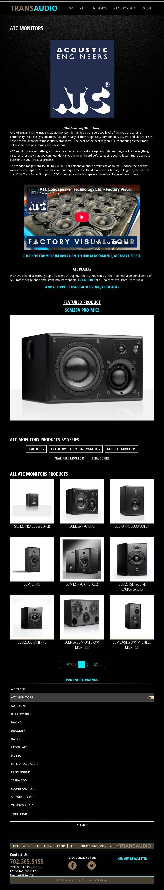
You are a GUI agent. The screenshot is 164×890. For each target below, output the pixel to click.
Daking (16, 722)
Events (61, 846)
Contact (146, 8)
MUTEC (16, 755)
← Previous (69, 664)
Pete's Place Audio (25, 764)
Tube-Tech (19, 813)
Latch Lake (19, 747)
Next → (97, 664)
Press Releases (44, 846)
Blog (73, 846)
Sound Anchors (23, 789)
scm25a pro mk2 (82, 310)
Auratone (18, 706)
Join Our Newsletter (132, 858)
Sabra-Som (19, 780)
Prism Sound (20, 772)
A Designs (18, 689)
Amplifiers (36, 449)
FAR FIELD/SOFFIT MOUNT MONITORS (75, 449)
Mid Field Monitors (121, 449)
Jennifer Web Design (98, 880)
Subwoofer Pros (23, 797)
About (83, 8)
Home (70, 8)
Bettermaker (21, 714)
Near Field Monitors (70, 458)
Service (82, 825)
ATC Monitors (22, 697)
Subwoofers (100, 458)
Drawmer (18, 730)
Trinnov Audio (22, 805)
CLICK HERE (86, 280)
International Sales (124, 8)
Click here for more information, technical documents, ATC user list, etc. (82, 255)
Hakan (16, 739)
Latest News (100, 8)
